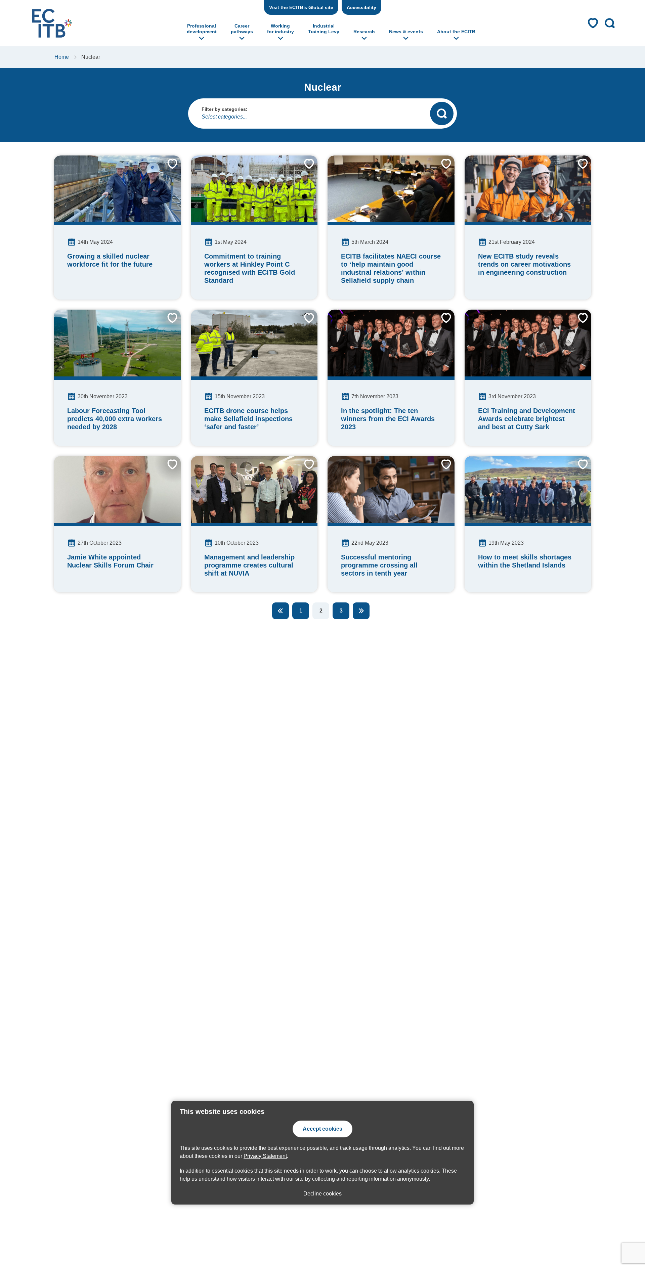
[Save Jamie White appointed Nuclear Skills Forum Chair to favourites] (167, 469)
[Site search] (609, 23)
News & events (406, 31)
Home (61, 57)
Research (364, 31)
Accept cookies (322, 1129)
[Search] (442, 113)
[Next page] (361, 610)
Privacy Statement (265, 1156)
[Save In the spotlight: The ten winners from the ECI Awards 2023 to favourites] (441, 323)
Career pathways (242, 28)
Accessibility (361, 7)
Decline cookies (322, 1193)
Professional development (202, 28)
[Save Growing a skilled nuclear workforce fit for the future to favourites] (167, 168)
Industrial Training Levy (323, 28)
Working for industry (280, 28)
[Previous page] (280, 610)
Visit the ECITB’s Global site (301, 7)
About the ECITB (456, 31)
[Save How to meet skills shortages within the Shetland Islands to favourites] (577, 469)
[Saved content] (593, 23)
